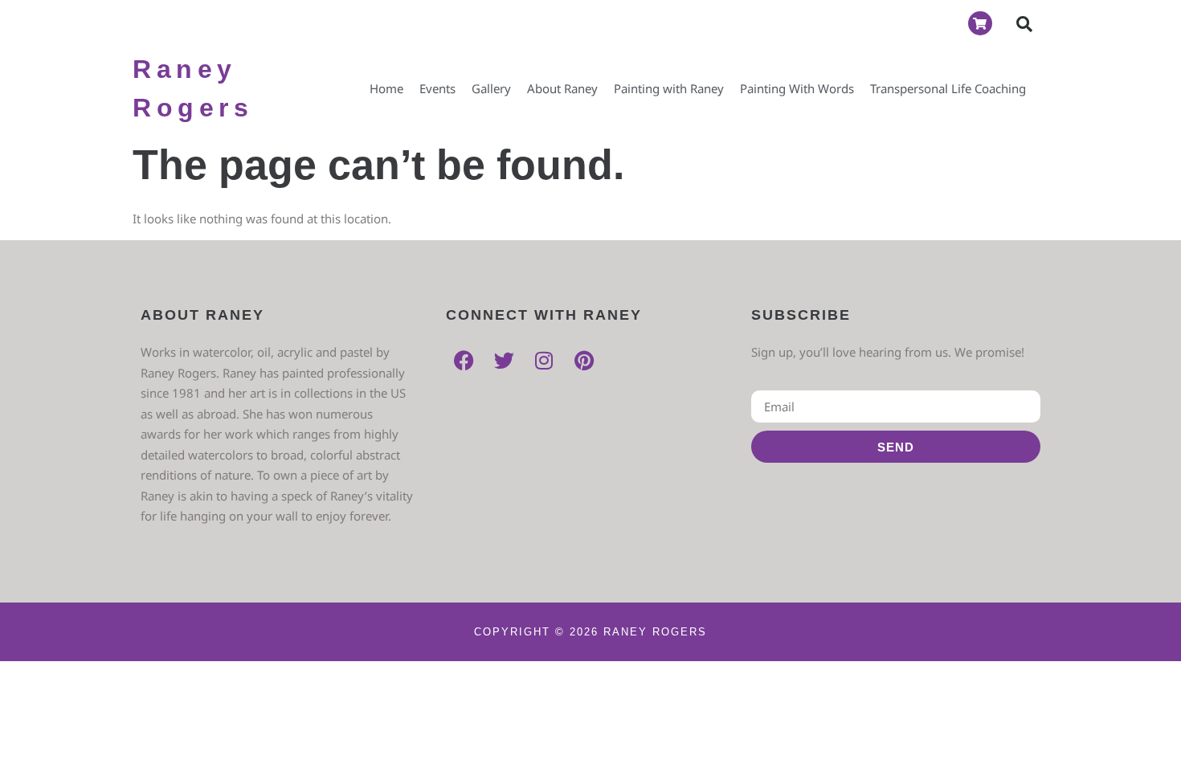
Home (386, 88)
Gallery (491, 88)
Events (437, 88)
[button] (1024, 24)
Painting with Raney (669, 88)
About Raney (562, 88)
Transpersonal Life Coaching (948, 88)
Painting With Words (797, 88)
